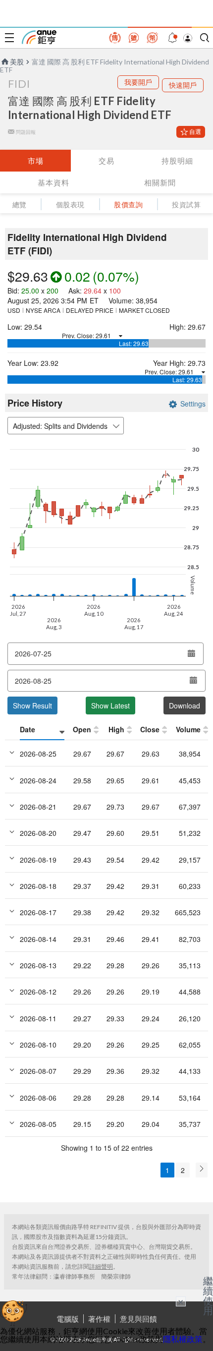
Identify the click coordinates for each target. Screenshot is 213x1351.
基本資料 (53, 182)
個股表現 (70, 204)
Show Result (32, 705)
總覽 (19, 204)
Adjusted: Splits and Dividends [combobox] (60, 426)
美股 (17, 62)
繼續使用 (208, 1295)
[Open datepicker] (191, 653)
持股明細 (177, 160)
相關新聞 (160, 182)
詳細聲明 (101, 1266)
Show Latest (110, 705)
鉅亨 (39, 37)
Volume (188, 729)
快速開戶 (183, 85)
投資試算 (186, 204)
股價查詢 (128, 204)
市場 (36, 160)
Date (27, 729)
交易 (106, 160)
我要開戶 (138, 82)
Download (184, 705)
